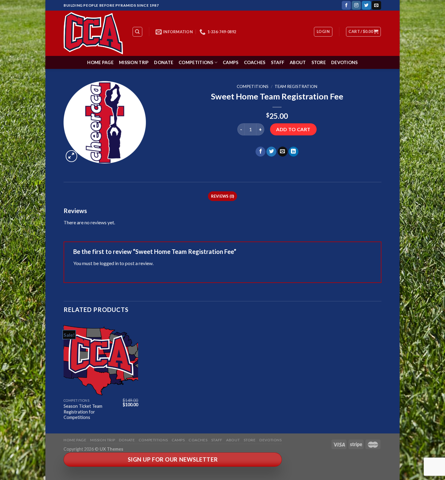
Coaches (254, 62)
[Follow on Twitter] (366, 5)
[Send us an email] (376, 5)
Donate (163, 62)
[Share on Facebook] (260, 152)
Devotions (344, 62)
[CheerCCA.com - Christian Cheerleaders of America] (93, 33)
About (298, 62)
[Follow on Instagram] (356, 5)
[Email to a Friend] (283, 152)
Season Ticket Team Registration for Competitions (83, 412)
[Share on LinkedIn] (293, 152)
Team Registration (296, 86)
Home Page (100, 62)
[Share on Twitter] (271, 152)
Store (319, 62)
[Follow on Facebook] (346, 5)
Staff (277, 62)
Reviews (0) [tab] (222, 196)
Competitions (196, 62)
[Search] (138, 32)
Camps (230, 62)
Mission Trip (134, 62)
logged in (109, 263)
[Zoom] (71, 156)
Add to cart (293, 129)
